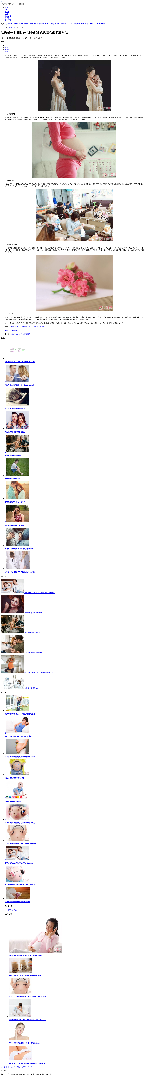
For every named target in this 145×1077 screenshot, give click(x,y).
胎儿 (6, 45)
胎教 (6, 52)
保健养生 (8, 18)
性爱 (6, 10)
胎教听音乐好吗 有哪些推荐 (20, 334)
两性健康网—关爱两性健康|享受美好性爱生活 (17, 1067)
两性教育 (8, 20)
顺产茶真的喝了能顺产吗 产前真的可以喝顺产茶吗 (28, 326)
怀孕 (20, 27)
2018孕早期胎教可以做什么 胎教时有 (67, 24)
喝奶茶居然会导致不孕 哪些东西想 (42, 24)
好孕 (6, 14)
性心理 (7, 12)
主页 (10, 27)
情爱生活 (8, 16)
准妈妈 (7, 49)
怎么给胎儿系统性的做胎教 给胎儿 (18, 24)
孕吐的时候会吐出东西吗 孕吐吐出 (93, 24)
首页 (6, 7)
